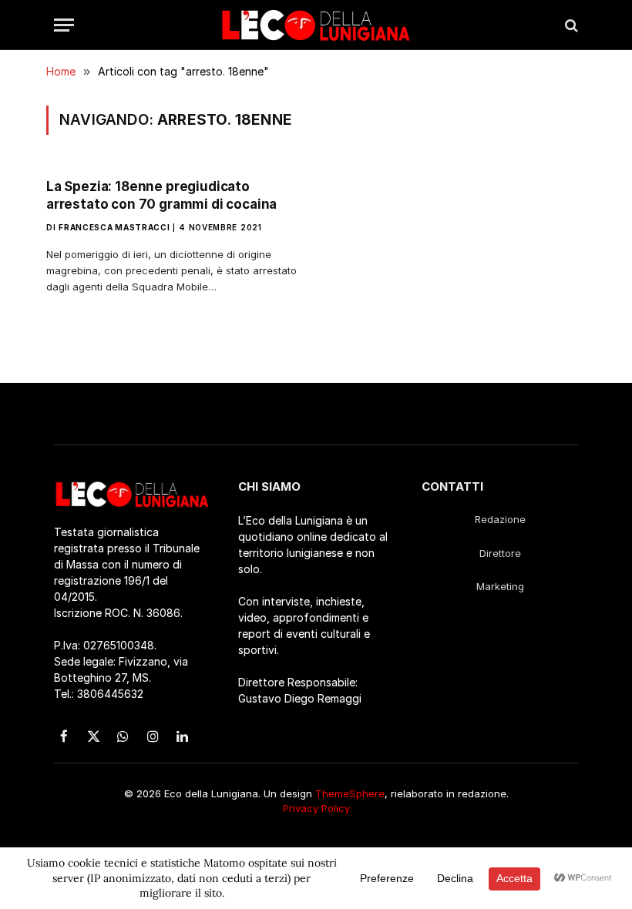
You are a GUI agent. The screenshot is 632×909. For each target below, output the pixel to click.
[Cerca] (570, 25)
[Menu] (64, 25)
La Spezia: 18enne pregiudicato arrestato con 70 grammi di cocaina (161, 195)
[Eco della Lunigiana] (316, 25)
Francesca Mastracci (114, 227)
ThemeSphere (350, 793)
